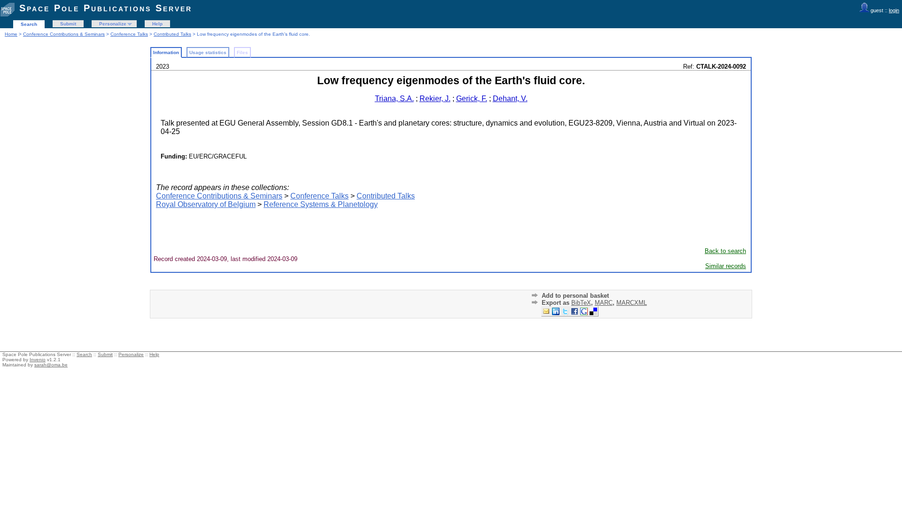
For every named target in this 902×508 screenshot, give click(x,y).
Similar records (725, 266)
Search (29, 24)
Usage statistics (207, 52)
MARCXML (631, 302)
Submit (68, 23)
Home (11, 34)
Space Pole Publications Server (105, 8)
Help (157, 23)
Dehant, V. (510, 99)
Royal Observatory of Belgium (206, 204)
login (894, 10)
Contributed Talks (172, 34)
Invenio (38, 359)
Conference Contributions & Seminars (64, 34)
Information (166, 52)
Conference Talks (129, 34)
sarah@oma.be (51, 364)
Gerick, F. (471, 99)
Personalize (112, 23)
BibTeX (581, 302)
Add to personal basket (575, 295)
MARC (604, 302)
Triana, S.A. (394, 99)
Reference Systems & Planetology (321, 204)
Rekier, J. (435, 99)
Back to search (725, 250)
